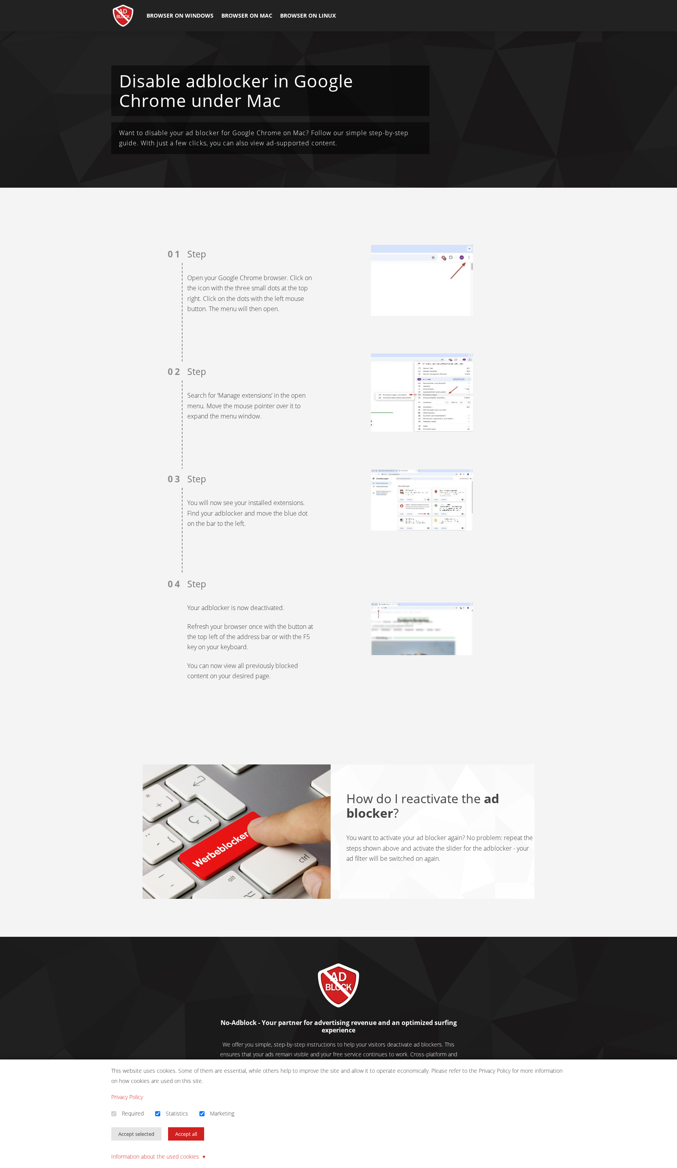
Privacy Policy (127, 1097)
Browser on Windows (180, 15)
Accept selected (136, 1133)
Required (133, 1113)
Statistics (177, 1113)
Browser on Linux (308, 15)
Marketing (222, 1113)
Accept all (186, 1133)
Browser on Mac (246, 15)
